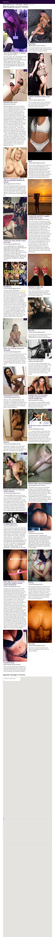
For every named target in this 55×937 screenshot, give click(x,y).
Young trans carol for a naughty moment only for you (39, 217)
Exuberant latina (9, 663)
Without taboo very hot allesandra (39, 483)
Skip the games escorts (8, 4)
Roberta (6, 442)
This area (31, 644)
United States (19, 4)
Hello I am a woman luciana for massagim (14, 349)
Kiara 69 (31, 330)
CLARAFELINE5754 (10, 524)
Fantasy (31, 582)
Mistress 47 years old (35, 287)
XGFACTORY (6, 2)
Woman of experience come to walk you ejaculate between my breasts (14, 180)
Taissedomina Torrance (11, 396)
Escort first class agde (35, 359)
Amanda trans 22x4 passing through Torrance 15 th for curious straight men (37, 396)
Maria (30, 161)
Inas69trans (8, 287)
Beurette (31, 531)
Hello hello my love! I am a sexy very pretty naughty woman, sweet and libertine (14, 583)
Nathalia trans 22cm (10, 102)
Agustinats (32, 44)
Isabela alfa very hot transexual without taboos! (14, 490)
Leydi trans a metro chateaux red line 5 (39, 426)
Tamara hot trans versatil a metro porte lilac (15, 241)
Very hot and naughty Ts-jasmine (15, 53)
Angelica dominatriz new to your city (39, 97)
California (25, 4)
